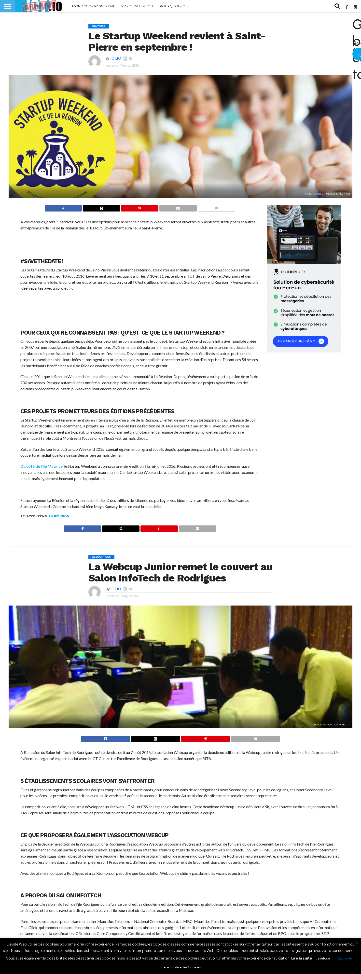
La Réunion (59, 516)
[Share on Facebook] (63, 208)
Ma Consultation (137, 6)
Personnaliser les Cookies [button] (181, 967)
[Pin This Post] (139, 208)
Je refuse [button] (323, 958)
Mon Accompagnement (93, 6)
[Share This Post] (101, 208)
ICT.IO (115, 58)
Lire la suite (301, 958)
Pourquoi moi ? (174, 6)
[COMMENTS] (216, 208)
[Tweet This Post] (155, 738)
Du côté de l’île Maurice (41, 466)
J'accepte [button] (344, 958)
